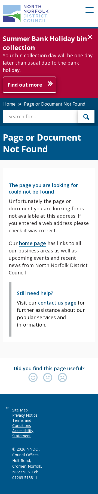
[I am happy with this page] (34, 378)
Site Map (20, 410)
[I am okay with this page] (49, 378)
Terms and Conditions (21, 423)
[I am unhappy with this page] (62, 378)
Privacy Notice (25, 415)
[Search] (86, 116)
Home (9, 104)
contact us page (57, 302)
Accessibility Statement (22, 433)
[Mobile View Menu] (89, 11)
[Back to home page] (25, 13)
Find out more (25, 84)
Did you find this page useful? (49, 368)
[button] (90, 37)
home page (32, 243)
